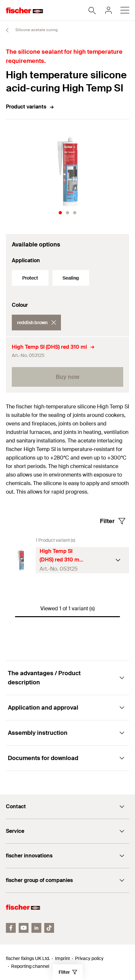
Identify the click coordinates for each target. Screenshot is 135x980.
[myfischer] (108, 10)
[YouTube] (24, 928)
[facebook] (11, 928)
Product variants (26, 106)
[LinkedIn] (36, 928)
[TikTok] (49, 928)
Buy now (67, 377)
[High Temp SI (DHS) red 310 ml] (21, 560)
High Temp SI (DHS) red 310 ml (49, 346)
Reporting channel (30, 966)
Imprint (62, 958)
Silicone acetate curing (36, 29)
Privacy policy (89, 958)
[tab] (60, 212)
